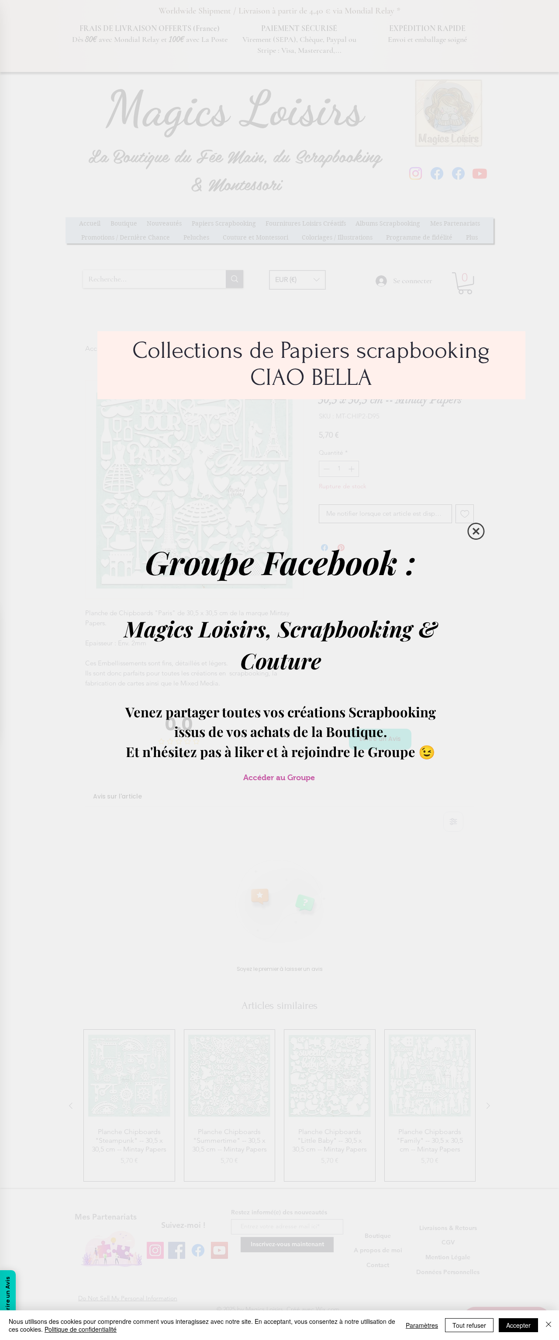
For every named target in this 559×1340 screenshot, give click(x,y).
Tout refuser (469, 1325)
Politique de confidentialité (81, 1329)
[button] (476, 531)
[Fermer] (548, 1325)
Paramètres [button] (422, 1325)
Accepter (518, 1325)
